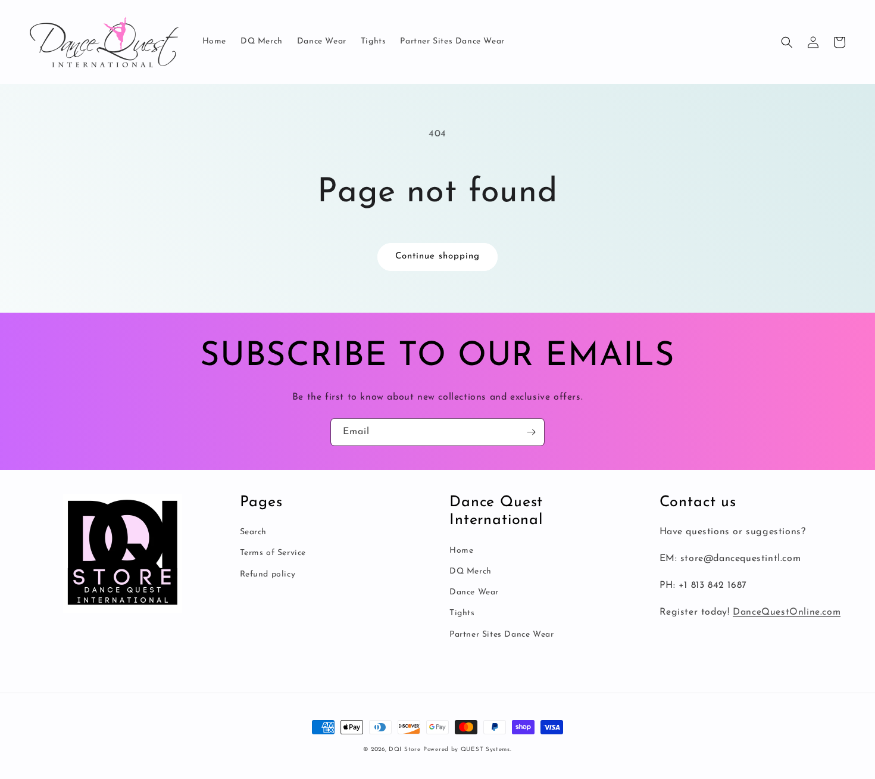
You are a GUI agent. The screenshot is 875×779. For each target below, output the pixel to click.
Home (461, 550)
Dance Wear (474, 592)
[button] (787, 42)
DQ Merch (470, 571)
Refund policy (268, 574)
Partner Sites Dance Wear (501, 634)
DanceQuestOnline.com (786, 612)
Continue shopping (437, 256)
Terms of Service (273, 553)
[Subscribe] (531, 432)
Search (253, 532)
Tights (462, 613)
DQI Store (404, 749)
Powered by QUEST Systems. (467, 749)
